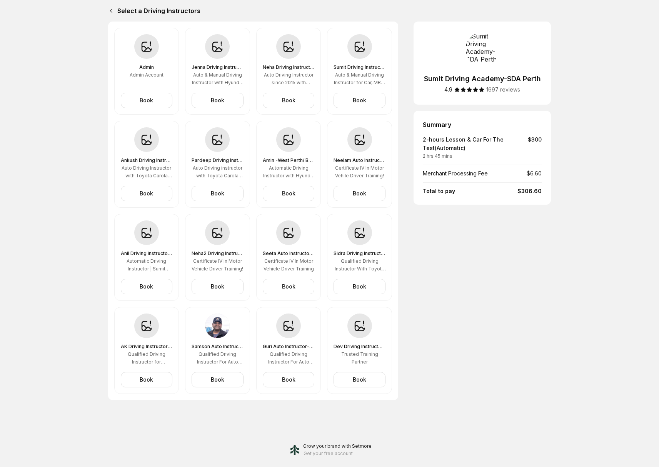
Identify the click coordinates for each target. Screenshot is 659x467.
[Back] (109, 11)
